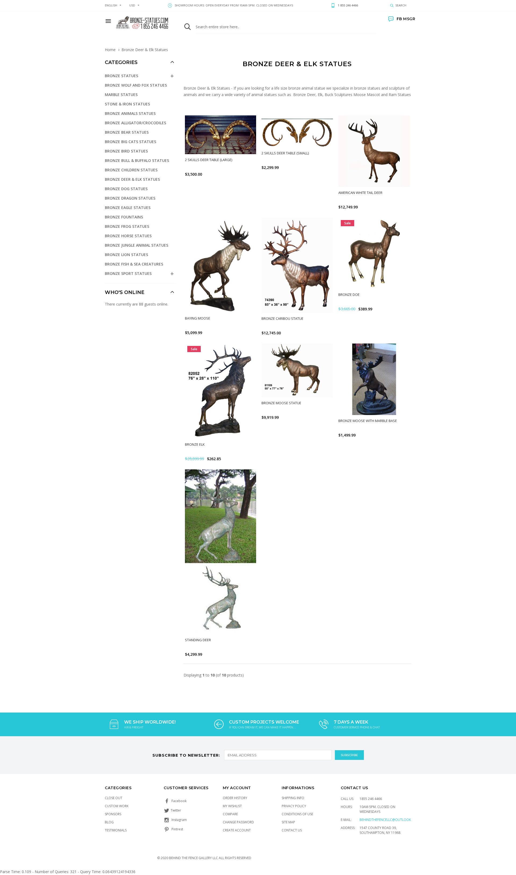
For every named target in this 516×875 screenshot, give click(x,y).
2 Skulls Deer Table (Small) (285, 153)
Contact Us (292, 830)
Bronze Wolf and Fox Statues (136, 85)
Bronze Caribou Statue (282, 318)
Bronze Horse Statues (128, 235)
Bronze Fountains (124, 216)
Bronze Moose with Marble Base (367, 420)
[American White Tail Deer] (374, 151)
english (111, 5)
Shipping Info (293, 798)
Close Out (113, 798)
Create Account (237, 830)
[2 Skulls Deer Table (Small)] (297, 131)
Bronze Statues (121, 75)
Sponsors (113, 814)
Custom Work (116, 806)
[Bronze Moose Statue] (297, 370)
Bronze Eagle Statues (127, 207)
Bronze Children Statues (131, 169)
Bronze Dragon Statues (130, 198)
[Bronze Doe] (374, 253)
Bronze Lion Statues (126, 254)
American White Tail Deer (360, 192)
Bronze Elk (195, 444)
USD (132, 5)
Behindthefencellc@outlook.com (389, 819)
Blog (109, 822)
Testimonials (116, 830)
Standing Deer (198, 639)
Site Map (288, 822)
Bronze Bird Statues (126, 151)
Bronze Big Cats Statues (130, 141)
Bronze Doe (349, 294)
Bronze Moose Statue (281, 403)
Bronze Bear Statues (127, 132)
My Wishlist (232, 806)
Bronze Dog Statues (126, 188)
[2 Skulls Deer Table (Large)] (220, 134)
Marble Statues (121, 94)
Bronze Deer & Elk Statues (132, 179)
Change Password (238, 822)
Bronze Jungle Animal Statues (136, 245)
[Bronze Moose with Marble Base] (374, 379)
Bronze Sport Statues (128, 273)
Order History (235, 798)
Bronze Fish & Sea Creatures (134, 264)
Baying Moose (197, 318)
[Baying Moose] (220, 265)
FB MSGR (406, 18)
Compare (230, 814)
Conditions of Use (297, 814)
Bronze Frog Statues (127, 226)
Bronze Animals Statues (130, 113)
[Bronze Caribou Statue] (297, 265)
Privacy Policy (294, 806)
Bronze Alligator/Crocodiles (135, 122)
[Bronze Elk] (220, 391)
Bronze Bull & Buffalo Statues (137, 160)
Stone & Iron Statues (127, 104)
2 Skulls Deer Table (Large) (208, 159)
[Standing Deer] (220, 552)
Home (110, 49)
